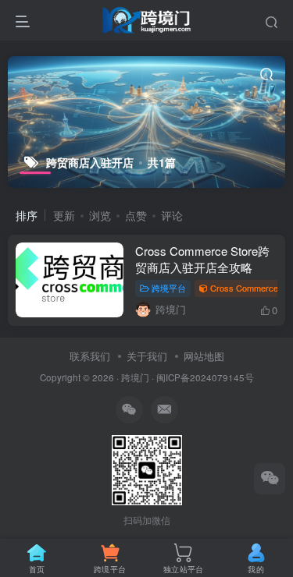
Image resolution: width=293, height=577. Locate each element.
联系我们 (90, 356)
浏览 (100, 215)
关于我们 (147, 356)
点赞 (136, 215)
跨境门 (135, 377)
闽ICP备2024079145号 (205, 377)
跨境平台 (169, 287)
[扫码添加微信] (269, 478)
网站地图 (204, 356)
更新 (64, 215)
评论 (172, 215)
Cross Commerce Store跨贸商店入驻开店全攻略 (202, 258)
